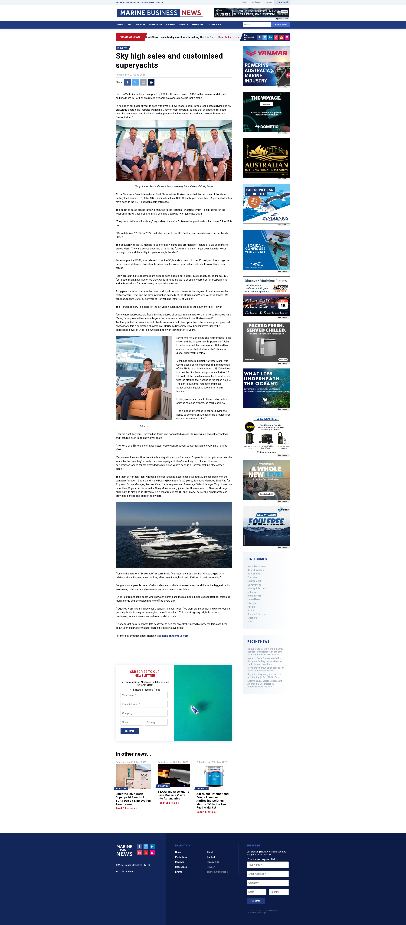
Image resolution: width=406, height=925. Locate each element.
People (251, 607)
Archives (256, 2)
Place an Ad (282, 2)
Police (250, 610)
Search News (281, 24)
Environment (254, 581)
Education (252, 577)
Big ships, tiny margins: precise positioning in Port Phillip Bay (264, 675)
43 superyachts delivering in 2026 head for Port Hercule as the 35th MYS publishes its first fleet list (265, 652)
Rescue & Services (257, 614)
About (244, 2)
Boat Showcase (255, 570)
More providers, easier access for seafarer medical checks (265, 669)
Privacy (211, 867)
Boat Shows (253, 573)
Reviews (171, 24)
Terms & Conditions (217, 872)
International (254, 595)
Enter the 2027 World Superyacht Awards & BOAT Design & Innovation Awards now (264, 684)
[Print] (151, 82)
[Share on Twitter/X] (135, 82)
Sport (250, 621)
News (120, 24)
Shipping (252, 618)
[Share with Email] (143, 82)
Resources (155, 24)
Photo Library (136, 24)
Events (183, 24)
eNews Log (198, 24)
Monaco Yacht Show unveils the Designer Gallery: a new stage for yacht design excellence (265, 661)
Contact (268, 2)
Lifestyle (251, 603)
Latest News (253, 599)
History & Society (256, 588)
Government (254, 585)
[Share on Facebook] (127, 82)
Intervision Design (259, 913)
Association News (257, 566)
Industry (251, 592)
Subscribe (214, 24)
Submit (129, 731)
